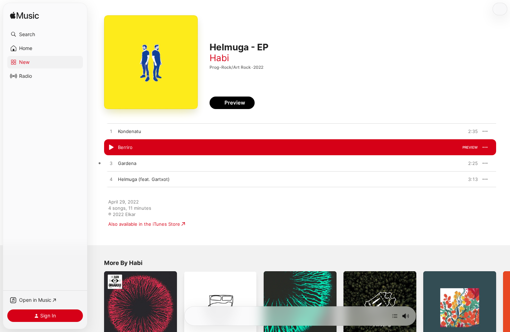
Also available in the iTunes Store (144, 224)
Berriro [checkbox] (125, 147)
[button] (45, 34)
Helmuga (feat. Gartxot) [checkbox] (144, 179)
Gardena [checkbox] (127, 163)
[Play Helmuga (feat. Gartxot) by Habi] (111, 179)
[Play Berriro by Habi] (111, 147)
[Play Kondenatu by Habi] (111, 131)
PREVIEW (470, 131)
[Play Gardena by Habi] (111, 163)
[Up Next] (395, 316)
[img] (24, 16)
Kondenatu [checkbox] (129, 131)
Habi (219, 57)
